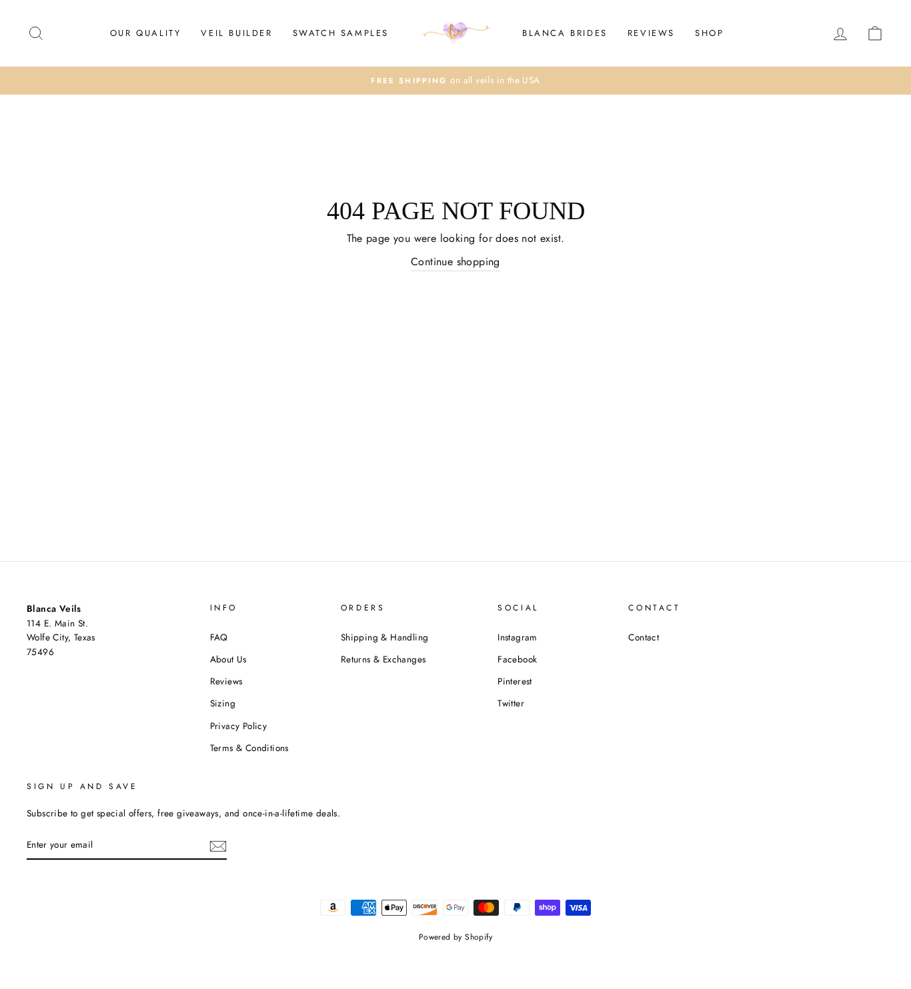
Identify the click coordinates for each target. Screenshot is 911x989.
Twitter (511, 703)
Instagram (518, 637)
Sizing (222, 703)
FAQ (219, 637)
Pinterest (515, 681)
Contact (643, 637)
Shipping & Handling (385, 637)
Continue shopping (455, 261)
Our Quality (145, 33)
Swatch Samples (341, 33)
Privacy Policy (238, 725)
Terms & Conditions (249, 747)
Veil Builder (236, 33)
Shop (709, 33)
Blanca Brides (565, 33)
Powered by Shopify (455, 937)
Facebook (517, 659)
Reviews (651, 33)
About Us (228, 659)
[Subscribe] (218, 845)
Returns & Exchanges (383, 659)
